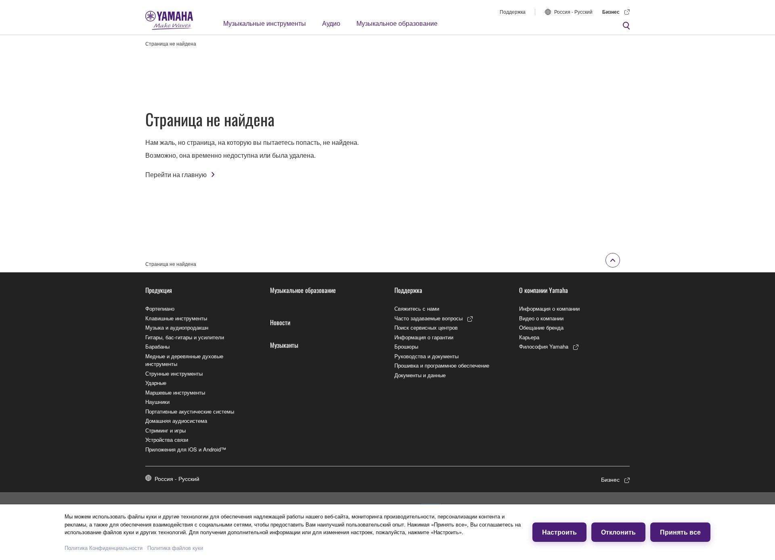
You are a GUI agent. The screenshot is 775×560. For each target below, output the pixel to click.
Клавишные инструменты (176, 318)
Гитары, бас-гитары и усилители (184, 337)
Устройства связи (166, 439)
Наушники (157, 401)
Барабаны (157, 346)
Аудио (331, 23)
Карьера (529, 337)
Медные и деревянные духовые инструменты (184, 360)
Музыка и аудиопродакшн (176, 327)
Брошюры (406, 346)
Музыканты (284, 345)
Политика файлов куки (175, 548)
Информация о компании (549, 308)
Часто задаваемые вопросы (428, 318)
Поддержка (513, 11)
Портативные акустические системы (189, 411)
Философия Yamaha (543, 346)
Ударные (155, 383)
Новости (280, 322)
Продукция (158, 290)
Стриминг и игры (165, 430)
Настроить (559, 532)
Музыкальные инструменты (264, 23)
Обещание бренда (541, 327)
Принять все (680, 532)
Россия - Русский (573, 11)
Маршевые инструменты (175, 392)
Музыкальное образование (397, 23)
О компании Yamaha (543, 290)
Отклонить (618, 532)
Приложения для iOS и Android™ (185, 449)
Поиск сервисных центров (426, 327)
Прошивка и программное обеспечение (441, 365)
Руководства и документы (426, 356)
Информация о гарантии (423, 337)
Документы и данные (420, 375)
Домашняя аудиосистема (176, 420)
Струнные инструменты (174, 373)
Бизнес (611, 11)
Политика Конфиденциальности (103, 548)
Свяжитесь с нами (416, 308)
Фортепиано (159, 308)
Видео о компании (541, 318)
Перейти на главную (176, 174)
